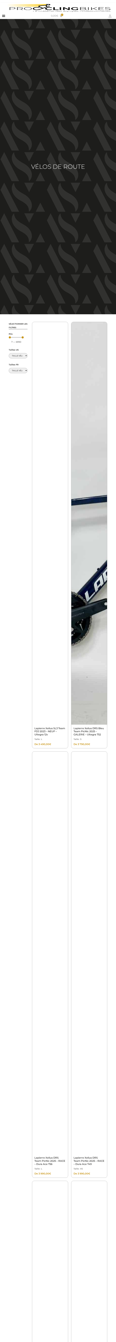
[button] (3, 15)
